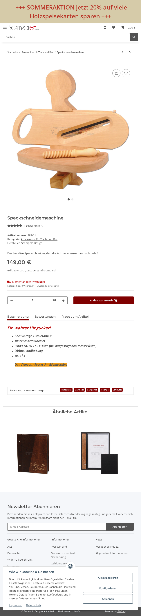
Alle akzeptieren (108, 577)
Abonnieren (120, 526)
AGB (9, 546)
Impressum (14, 566)
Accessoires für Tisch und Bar (39, 239)
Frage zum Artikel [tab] (75, 316)
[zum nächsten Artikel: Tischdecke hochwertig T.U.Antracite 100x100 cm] (130, 52)
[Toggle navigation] (5, 25)
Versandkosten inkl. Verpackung (63, 555)
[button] (105, 27)
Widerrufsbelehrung (19, 559)
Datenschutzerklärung (71, 514)
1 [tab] (69, 199)
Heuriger (105, 389)
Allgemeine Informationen (111, 553)
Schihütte (117, 389)
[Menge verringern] (12, 300)
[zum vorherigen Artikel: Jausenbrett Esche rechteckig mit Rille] (122, 52)
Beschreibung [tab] (18, 316)
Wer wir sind (59, 546)
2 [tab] (72, 199)
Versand (38, 270)
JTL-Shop (122, 611)
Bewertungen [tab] (45, 316)
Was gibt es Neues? (107, 546)
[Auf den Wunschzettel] (126, 73)
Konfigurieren (108, 588)
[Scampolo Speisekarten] (24, 27)
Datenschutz (15, 553)
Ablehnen (108, 598)
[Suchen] (134, 37)
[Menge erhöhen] (63, 300)
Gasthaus (79, 389)
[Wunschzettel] (113, 27)
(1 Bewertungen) (33, 225)
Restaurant (66, 389)
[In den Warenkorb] (10, 64)
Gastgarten (92, 389)
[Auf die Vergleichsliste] (116, 73)
